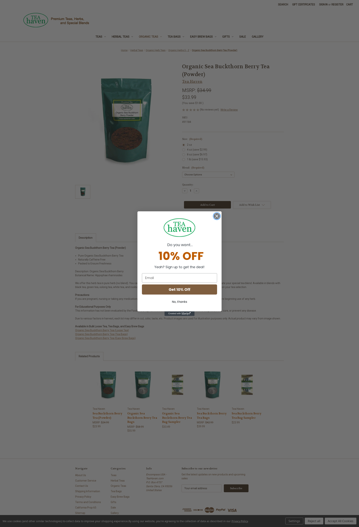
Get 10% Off (179, 289)
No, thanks (179, 302)
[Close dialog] (217, 216)
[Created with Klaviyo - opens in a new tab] (179, 313)
